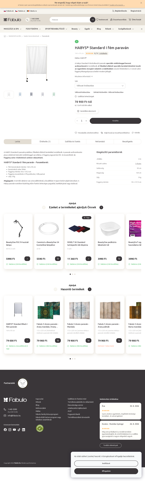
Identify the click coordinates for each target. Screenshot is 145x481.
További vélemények (110, 445)
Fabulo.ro (33, 11)
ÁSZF (70, 411)
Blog (37, 405)
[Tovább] (44, 207)
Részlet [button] (27, 258)
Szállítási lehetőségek (86, 96)
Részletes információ (83, 76)
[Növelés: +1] (86, 121)
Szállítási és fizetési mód (77, 399)
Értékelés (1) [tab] (45, 141)
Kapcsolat (39, 399)
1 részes (138, 164)
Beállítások (106, 463)
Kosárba (115, 121)
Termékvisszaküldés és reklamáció (81, 402)
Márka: (80, 58)
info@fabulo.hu (14, 416)
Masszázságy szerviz (75, 405)
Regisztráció (136, 11)
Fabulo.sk (10, 11)
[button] (18, 261)
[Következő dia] (68, 94)
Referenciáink (41, 408)
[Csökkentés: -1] (77, 121)
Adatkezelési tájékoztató (77, 408)
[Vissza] (101, 207)
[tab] (70, 274)
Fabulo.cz (21, 11)
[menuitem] (12, 29)
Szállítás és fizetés (72, 141)
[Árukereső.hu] (40, 428)
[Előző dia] (5, 94)
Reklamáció (100, 141)
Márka (38, 411)
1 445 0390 (35, 19)
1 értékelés (103, 53)
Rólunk (38, 402)
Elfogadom (106, 471)
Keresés (92, 19)
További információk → (117, 5)
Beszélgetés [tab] (127, 141)
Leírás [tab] (17, 141)
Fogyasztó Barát (74, 414)
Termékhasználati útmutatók (79, 417)
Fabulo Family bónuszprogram (47, 414)
